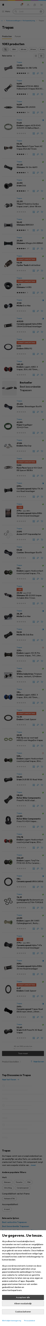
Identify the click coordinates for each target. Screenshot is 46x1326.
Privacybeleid (29, 1321)
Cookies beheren (23, 1311)
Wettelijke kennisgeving (11, 1321)
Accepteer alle (23, 1297)
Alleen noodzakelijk (23, 1303)
